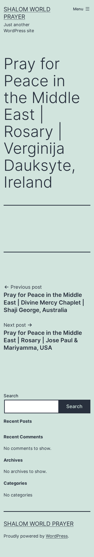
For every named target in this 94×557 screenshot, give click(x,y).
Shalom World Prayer (39, 523)
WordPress (57, 536)
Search (11, 395)
